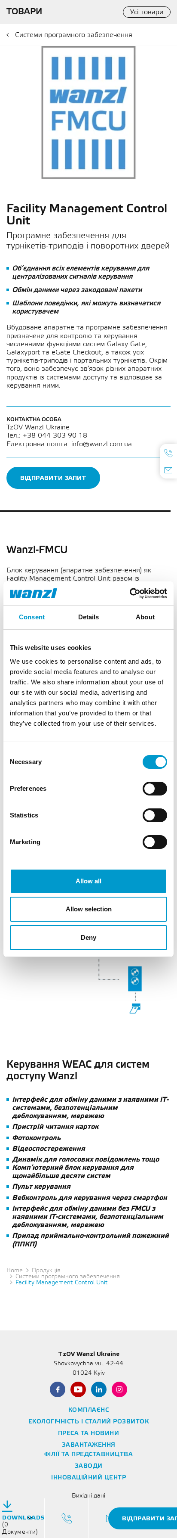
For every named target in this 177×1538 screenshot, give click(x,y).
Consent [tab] (32, 617)
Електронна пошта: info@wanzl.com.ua (69, 444)
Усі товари (146, 12)
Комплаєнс (88, 1410)
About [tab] (145, 617)
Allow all (88, 881)
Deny (88, 937)
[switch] (155, 788)
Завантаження (89, 1445)
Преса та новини (88, 1433)
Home (14, 1271)
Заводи (89, 1466)
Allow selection (89, 909)
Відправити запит (53, 478)
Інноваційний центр (88, 1478)
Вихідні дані (88, 1496)
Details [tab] (88, 617)
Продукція (46, 1271)
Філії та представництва (88, 1454)
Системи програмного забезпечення (73, 35)
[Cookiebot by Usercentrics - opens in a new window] (129, 593)
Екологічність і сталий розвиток (88, 1422)
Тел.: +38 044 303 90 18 (46, 435)
